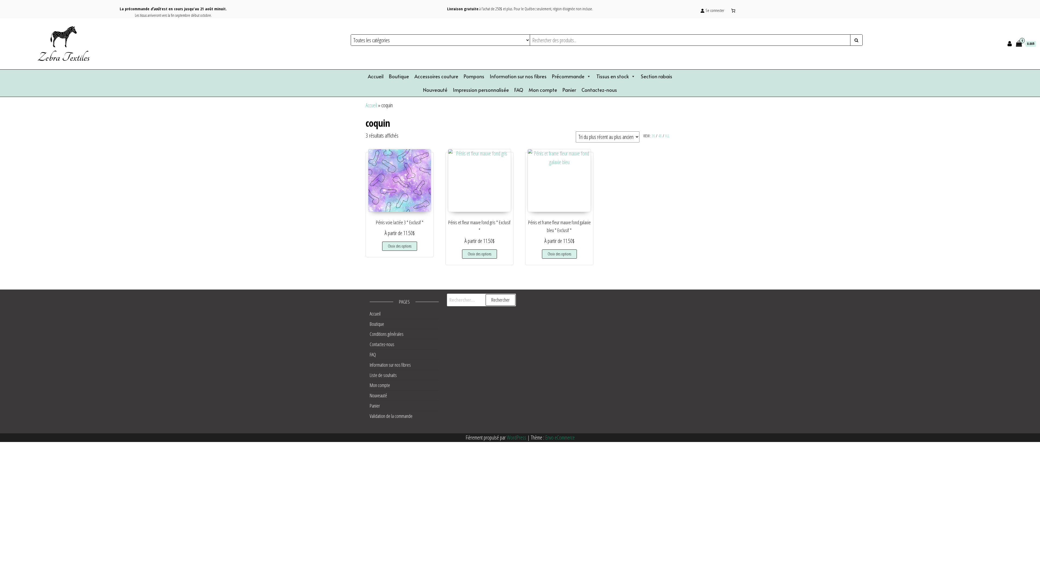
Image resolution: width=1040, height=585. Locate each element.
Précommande (568, 76)
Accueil (376, 76)
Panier (569, 89)
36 (653, 135)
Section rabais (656, 76)
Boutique (399, 76)
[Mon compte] (1009, 43)
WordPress (516, 437)
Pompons (474, 76)
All (667, 135)
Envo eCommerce (560, 437)
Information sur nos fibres (518, 76)
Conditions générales (387, 334)
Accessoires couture (436, 76)
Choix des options (399, 246)
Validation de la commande (391, 416)
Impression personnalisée (481, 89)
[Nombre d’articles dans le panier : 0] (733, 10)
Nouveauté (435, 89)
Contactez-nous (599, 89)
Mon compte (543, 89)
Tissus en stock (612, 76)
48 (660, 135)
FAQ (518, 89)
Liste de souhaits (383, 375)
